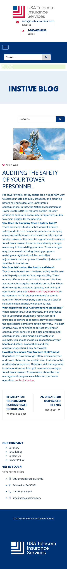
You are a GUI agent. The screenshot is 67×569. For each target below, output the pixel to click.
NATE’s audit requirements (43, 291)
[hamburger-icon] (5, 47)
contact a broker (24, 380)
